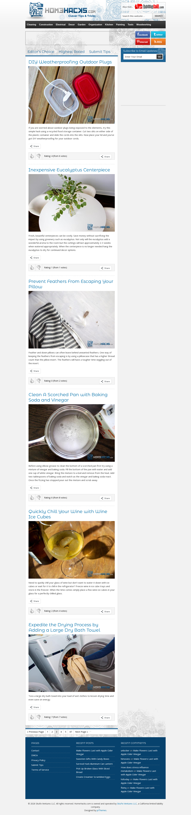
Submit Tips (99, 51)
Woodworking (143, 24)
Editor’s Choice (41, 51)
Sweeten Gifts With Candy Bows (92, 758)
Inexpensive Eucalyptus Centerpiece (69, 170)
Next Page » (81, 731)
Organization (95, 24)
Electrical (61, 24)
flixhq (123, 787)
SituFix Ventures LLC (127, 803)
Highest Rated (72, 51)
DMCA (34, 755)
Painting (120, 24)
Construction (46, 24)
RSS (158, 42)
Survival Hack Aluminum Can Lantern (94, 763)
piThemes (101, 810)
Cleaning (31, 24)
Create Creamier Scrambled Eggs (93, 776)
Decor (71, 24)
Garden (82, 24)
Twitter (158, 34)
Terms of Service (40, 769)
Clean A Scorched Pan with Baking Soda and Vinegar (68, 397)
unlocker (125, 750)
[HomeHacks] (60, 10)
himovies (125, 758)
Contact (35, 750)
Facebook (142, 34)
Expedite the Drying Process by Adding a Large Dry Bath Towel (64, 627)
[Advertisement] (80, 38)
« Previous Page (35, 731)
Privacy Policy (38, 760)
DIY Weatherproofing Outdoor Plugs (70, 62)
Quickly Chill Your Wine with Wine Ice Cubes (68, 514)
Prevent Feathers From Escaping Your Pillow (71, 284)
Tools (130, 24)
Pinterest (142, 42)
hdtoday (125, 779)
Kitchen (109, 24)
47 (70, 731)
